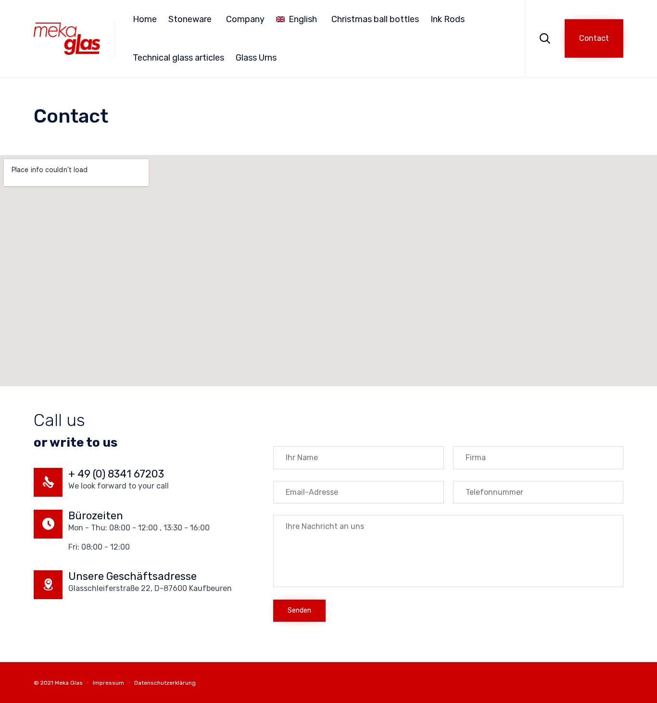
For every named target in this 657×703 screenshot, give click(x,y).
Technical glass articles (178, 57)
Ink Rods (447, 19)
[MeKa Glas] (67, 39)
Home (145, 19)
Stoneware (190, 19)
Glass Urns (256, 57)
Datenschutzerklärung (165, 682)
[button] (594, 38)
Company (245, 19)
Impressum (108, 682)
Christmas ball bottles (375, 19)
